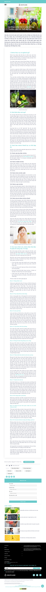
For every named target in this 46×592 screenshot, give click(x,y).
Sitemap (5, 557)
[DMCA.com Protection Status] (23, 588)
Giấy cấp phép (6, 549)
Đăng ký (36, 568)
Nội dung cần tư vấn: (13, 495)
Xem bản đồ (9, 563)
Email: (6, 568)
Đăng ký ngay (23, 501)
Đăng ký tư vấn (7, 1)
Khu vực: (10, 491)
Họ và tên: (11, 483)
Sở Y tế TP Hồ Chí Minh (8, 559)
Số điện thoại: (11, 487)
